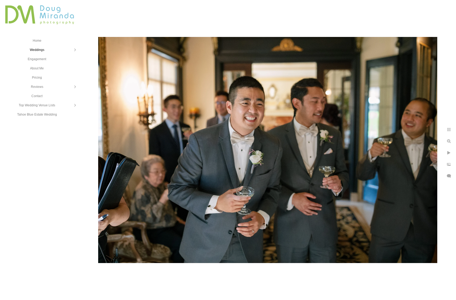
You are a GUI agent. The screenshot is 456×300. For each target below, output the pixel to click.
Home (37, 40)
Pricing (37, 77)
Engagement (37, 59)
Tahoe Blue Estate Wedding (37, 114)
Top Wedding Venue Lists (37, 105)
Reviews (37, 87)
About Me (37, 68)
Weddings (37, 50)
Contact (36, 96)
